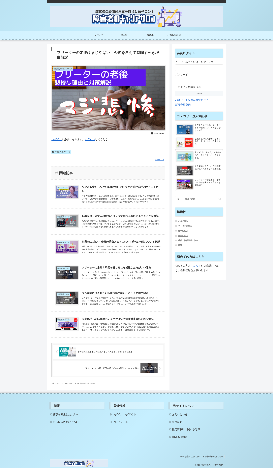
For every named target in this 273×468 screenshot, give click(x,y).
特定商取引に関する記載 (186, 429)
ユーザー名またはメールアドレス (194, 62)
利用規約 (177, 422)
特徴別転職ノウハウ (62, 152)
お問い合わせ (179, 414)
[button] (220, 199)
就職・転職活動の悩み (188, 240)
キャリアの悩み (185, 226)
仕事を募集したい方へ (65, 414)
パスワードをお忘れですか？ (191, 100)
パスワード (181, 74)
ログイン (56, 139)
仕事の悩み (183, 231)
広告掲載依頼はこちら (65, 422)
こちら (197, 265)
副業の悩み (183, 235)
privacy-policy (179, 436)
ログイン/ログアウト (124, 414)
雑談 (180, 245)
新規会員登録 (183, 104)
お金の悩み (183, 221)
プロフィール (120, 422)
